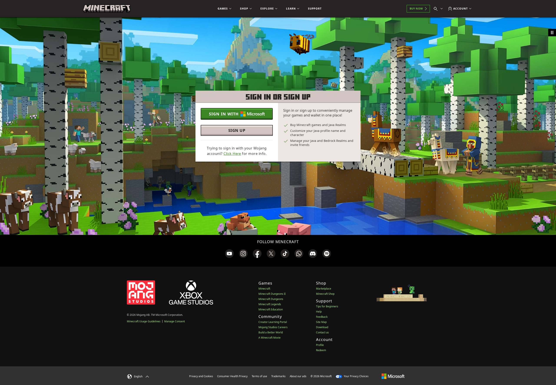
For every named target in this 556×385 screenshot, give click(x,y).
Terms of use (259, 376)
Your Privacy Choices (356, 376)
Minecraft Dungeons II (272, 294)
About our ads (298, 376)
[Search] (439, 9)
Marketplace (323, 288)
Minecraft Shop (325, 294)
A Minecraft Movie (269, 337)
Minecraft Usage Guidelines (144, 321)
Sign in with (224, 113)
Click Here (232, 153)
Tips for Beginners (327, 306)
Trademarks (278, 376)
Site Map (321, 322)
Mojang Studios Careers (273, 327)
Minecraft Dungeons (270, 299)
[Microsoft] (393, 376)
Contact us (322, 332)
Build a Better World (270, 332)
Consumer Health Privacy (232, 376)
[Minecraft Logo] (107, 9)
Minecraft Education (270, 309)
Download (322, 327)
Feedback (322, 317)
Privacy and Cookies (201, 376)
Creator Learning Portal (272, 322)
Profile (320, 345)
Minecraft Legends (269, 304)
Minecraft (264, 288)
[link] (229, 253)
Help (319, 311)
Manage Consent (174, 321)
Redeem (321, 350)
